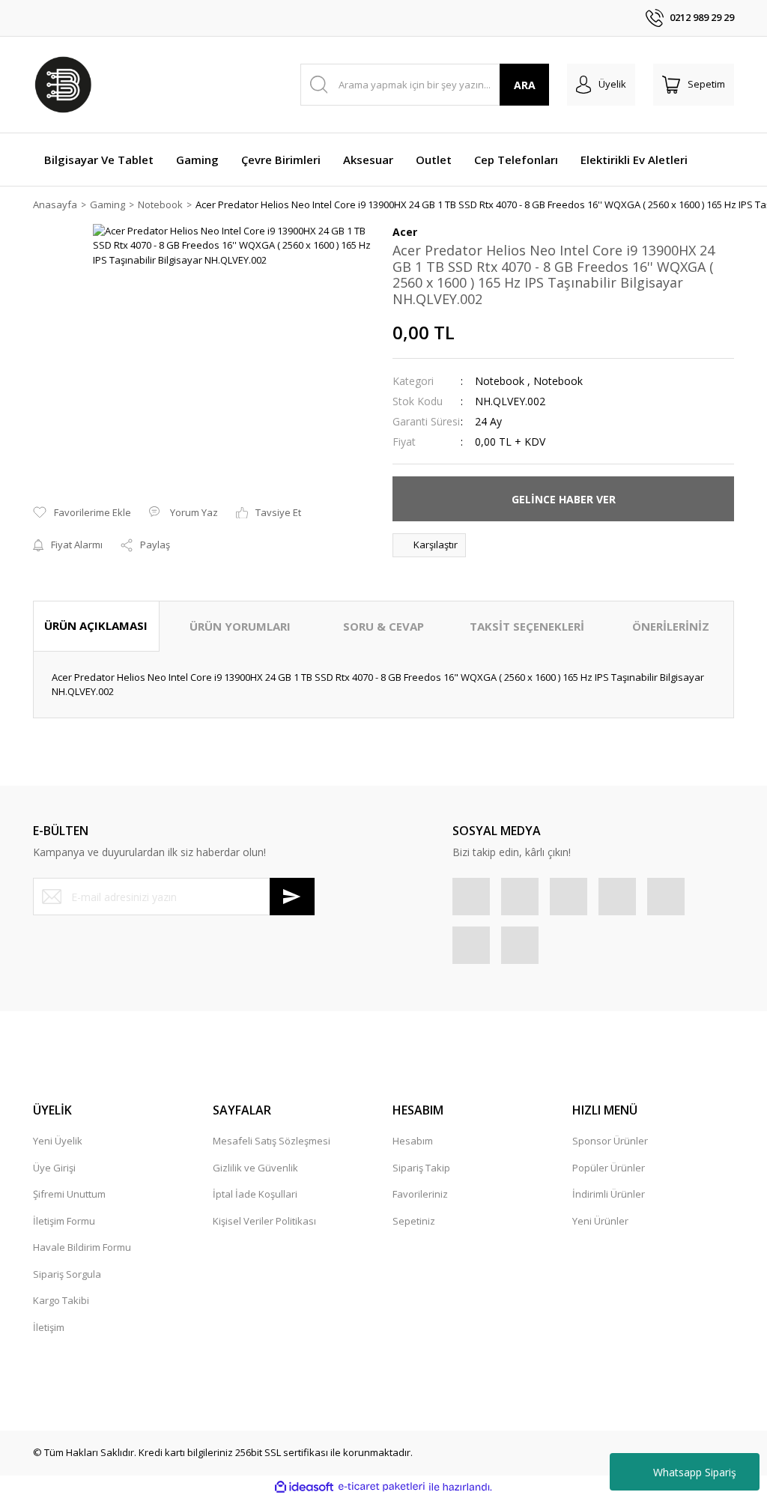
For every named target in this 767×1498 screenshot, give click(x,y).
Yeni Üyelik (57, 1140)
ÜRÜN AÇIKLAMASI (96, 625)
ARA (525, 85)
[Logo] (63, 85)
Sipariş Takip (421, 1167)
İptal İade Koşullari (255, 1194)
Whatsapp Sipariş (694, 1472)
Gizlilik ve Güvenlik (255, 1167)
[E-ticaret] (381, 1486)
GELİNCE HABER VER (564, 499)
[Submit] (292, 896)
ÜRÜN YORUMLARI (240, 626)
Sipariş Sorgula (67, 1274)
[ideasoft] (304, 1486)
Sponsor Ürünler (610, 1140)
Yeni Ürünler (600, 1221)
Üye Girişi (54, 1167)
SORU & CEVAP (383, 626)
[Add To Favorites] (82, 513)
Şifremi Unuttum (69, 1194)
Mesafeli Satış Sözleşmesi (271, 1140)
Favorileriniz (420, 1194)
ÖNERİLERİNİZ (670, 626)
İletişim (48, 1327)
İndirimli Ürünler (608, 1194)
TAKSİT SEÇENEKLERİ (527, 626)
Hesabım (412, 1140)
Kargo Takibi (61, 1300)
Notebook (499, 381)
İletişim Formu (64, 1221)
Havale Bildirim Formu (82, 1247)
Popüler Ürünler (608, 1167)
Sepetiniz (413, 1221)
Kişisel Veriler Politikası (264, 1221)
